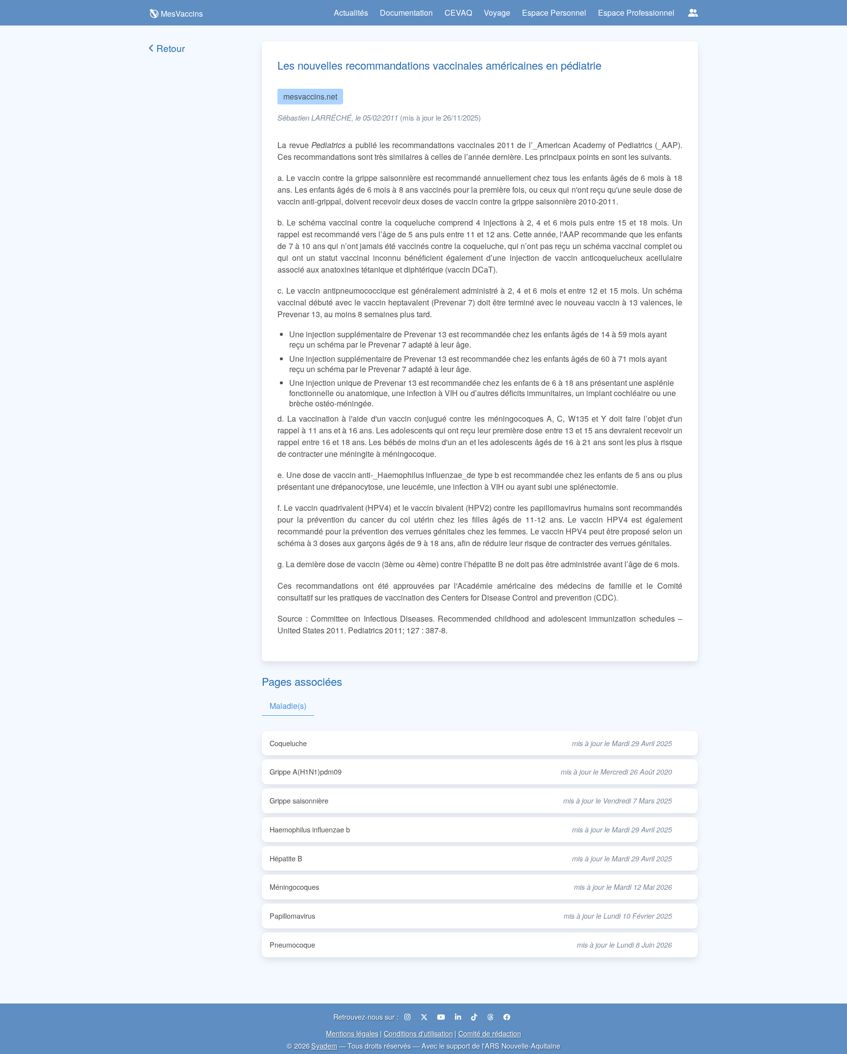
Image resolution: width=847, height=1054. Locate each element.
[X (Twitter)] (425, 1016)
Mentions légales (352, 1033)
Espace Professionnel (636, 12)
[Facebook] (506, 1016)
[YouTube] (442, 1016)
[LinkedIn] (459, 1016)
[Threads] (491, 1016)
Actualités (351, 12)
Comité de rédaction (489, 1033)
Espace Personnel (554, 12)
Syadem (324, 1045)
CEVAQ (458, 12)
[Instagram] (408, 1016)
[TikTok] (475, 1016)
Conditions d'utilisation (418, 1033)
